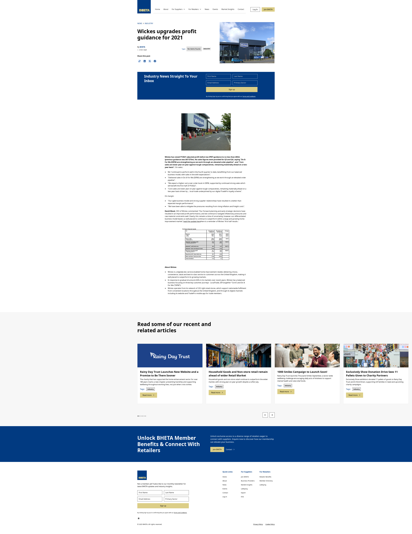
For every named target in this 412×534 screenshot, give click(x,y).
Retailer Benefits (265, 477)
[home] (144, 6)
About (165, 9)
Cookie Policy (270, 524)
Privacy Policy (258, 524)
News (207, 9)
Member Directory (266, 481)
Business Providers (248, 481)
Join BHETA (268, 9)
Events (215, 9)
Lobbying (244, 489)
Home (157, 9)
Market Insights (227, 9)
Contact (241, 9)
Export (243, 493)
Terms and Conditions (248, 96)
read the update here (192, 221)
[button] (178, 9)
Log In (255, 9)
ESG (242, 497)
